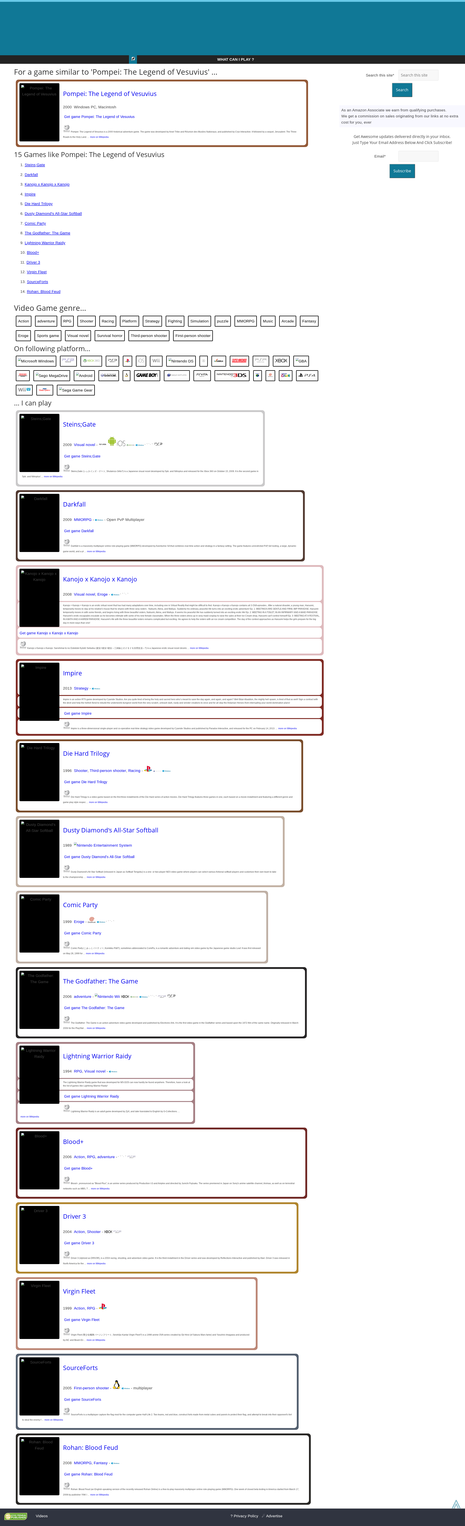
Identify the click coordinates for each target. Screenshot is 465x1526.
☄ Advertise (272, 1516)
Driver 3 (33, 262)
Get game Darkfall (78, 531)
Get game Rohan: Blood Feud (87, 1474)
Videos (42, 1516)
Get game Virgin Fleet (81, 1320)
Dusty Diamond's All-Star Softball (53, 213)
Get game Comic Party (82, 933)
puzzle (223, 321)
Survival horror (109, 336)
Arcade (288, 321)
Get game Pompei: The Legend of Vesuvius (99, 117)
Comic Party (35, 223)
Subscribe (402, 170)
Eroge (23, 336)
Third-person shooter (149, 336)
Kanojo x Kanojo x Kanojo (47, 184)
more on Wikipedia (99, 137)
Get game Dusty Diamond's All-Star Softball (98, 857)
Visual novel (78, 336)
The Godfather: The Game (47, 233)
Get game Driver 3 (78, 1243)
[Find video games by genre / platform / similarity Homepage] (133, 59)
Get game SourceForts (82, 1399)
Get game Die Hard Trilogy (85, 782)
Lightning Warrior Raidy (45, 243)
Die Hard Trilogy (39, 204)
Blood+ (33, 252)
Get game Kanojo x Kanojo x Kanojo (48, 633)
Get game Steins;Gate (81, 456)
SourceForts (37, 282)
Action (23, 321)
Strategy (152, 321)
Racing (108, 321)
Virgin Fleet (37, 272)
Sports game (48, 336)
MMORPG (245, 321)
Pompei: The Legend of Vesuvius (110, 93)
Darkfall (31, 174)
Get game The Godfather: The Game (93, 1008)
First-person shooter (193, 336)
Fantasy (309, 321)
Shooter (86, 321)
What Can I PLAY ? (235, 59)
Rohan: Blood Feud (43, 291)
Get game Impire (77, 713)
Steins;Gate (35, 165)
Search (402, 89)
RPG (67, 321)
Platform (129, 321)
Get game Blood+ (78, 1168)
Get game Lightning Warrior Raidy (91, 1096)
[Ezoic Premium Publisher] (15, 1519)
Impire (30, 194)
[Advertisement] (232, 27)
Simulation (199, 321)
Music (268, 321)
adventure (46, 321)
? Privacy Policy (244, 1516)
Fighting (175, 321)
